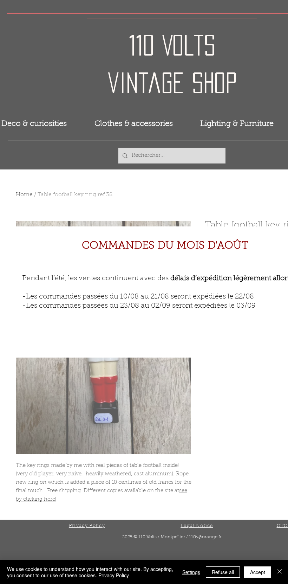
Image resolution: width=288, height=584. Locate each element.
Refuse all (223, 572)
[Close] (279, 572)
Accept (257, 572)
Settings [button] (191, 572)
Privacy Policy (113, 575)
